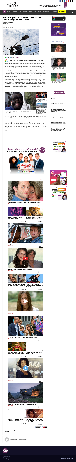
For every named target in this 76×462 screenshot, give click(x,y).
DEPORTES (25, 11)
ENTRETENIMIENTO (46, 11)
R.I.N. (4, 13)
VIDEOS (35, 11)
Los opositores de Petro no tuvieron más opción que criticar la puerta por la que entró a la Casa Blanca (58, 110)
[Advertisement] (25, 138)
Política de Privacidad (70, 458)
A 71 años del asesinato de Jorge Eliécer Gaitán (36, 430)
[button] (70, 12)
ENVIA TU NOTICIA (62, 11)
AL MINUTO (8, 11)
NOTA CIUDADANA (54, 11)
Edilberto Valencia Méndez (8, 22)
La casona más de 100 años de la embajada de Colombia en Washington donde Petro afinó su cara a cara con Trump (58, 129)
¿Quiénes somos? (63, 458)
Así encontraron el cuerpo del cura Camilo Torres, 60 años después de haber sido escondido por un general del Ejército (58, 116)
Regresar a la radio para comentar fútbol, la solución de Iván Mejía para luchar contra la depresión (58, 123)
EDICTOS (39, 11)
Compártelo (17, 57)
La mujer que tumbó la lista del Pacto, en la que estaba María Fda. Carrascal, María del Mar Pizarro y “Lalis (58, 104)
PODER (20, 11)
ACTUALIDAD (15, 11)
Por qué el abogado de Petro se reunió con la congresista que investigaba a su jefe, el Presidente (58, 97)
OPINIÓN (30, 11)
